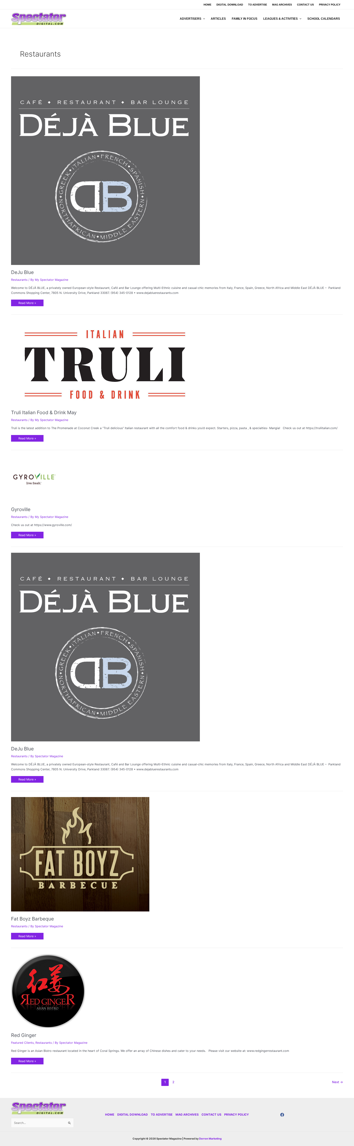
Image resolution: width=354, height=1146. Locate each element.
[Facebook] (282, 1115)
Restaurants (19, 280)
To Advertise (162, 1114)
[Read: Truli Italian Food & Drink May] (103, 362)
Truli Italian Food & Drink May (44, 412)
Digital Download (132, 1114)
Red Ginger (23, 1035)
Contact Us (211, 1114)
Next (337, 1082)
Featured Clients (22, 1042)
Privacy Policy (236, 1114)
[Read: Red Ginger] (48, 990)
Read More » (27, 302)
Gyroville (20, 509)
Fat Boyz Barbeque (32, 919)
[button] (203, 18)
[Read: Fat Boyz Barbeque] (80, 854)
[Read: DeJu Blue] (105, 170)
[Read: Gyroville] (34, 479)
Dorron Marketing (210, 1138)
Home (109, 1114)
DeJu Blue (22, 272)
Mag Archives (187, 1114)
